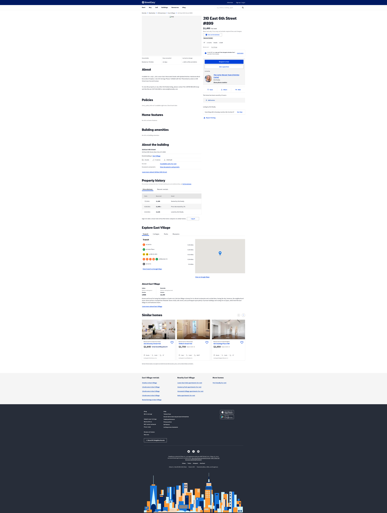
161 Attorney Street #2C (152, 344)
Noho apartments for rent (186, 395)
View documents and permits (169, 167)
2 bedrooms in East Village (151, 391)
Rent (143, 7)
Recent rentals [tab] (162, 189)
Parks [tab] (166, 234)
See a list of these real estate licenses (201, 458)
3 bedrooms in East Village (151, 395)
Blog (184, 7)
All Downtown (162, 13)
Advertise (230, 2)
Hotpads (195, 463)
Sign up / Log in (240, 2)
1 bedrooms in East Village (151, 387)
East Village (171, 13)
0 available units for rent (168, 164)
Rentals (144, 13)
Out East (202, 463)
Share (225, 90)
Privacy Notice (168, 422)
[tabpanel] (171, 204)
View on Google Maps (202, 277)
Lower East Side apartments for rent (189, 383)
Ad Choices (167, 424)
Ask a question (224, 67)
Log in (193, 219)
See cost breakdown (214, 34)
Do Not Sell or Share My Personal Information (176, 416)
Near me (146, 434)
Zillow (184, 463)
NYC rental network (150, 424)
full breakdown (187, 184)
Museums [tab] (176, 234)
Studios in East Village (149, 383)
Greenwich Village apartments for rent (190, 391)
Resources (175, 7)
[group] (158, 340)
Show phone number (220, 82)
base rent (190, 347)
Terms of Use (167, 414)
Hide (239, 90)
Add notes (211, 100)
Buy (150, 7)
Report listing (210, 118)
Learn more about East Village (152, 306)
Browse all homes (149, 432)
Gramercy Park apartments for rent (189, 387)
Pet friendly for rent (219, 383)
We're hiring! (148, 414)
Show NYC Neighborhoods (155, 440)
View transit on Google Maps (152, 269)
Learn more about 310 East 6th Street (154, 172)
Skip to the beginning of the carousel (193, 363)
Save (211, 90)
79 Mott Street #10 (185, 344)
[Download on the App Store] (227, 412)
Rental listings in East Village (151, 400)
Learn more (240, 53)
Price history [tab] (148, 189)
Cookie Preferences (169, 419)
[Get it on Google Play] (227, 417)
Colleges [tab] (156, 234)
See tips (239, 112)
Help (165, 411)
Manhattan (152, 13)
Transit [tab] (145, 234)
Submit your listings (150, 419)
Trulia (189, 463)
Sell (156, 7)
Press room (147, 427)
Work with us (148, 421)
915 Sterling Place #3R (221, 344)
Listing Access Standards (171, 427)
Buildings (164, 7)
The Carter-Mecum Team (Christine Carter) (226, 76)
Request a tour (224, 62)
